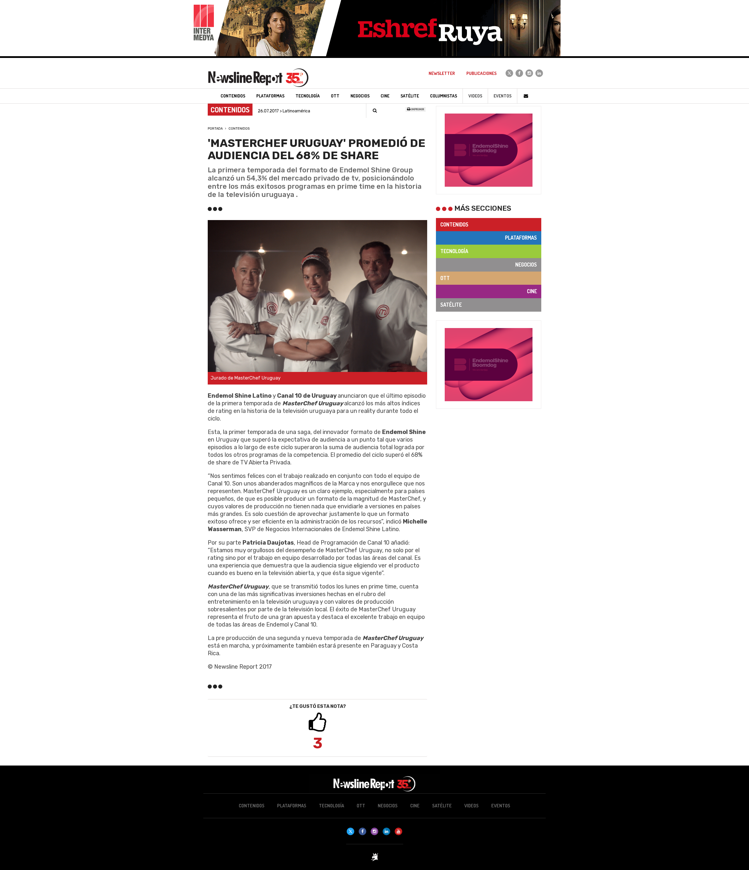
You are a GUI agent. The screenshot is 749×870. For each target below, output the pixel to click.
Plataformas (521, 237)
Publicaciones (481, 73)
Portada (215, 129)
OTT (445, 278)
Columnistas (443, 96)
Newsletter (442, 73)
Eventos (502, 96)
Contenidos (239, 129)
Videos (475, 96)
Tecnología (454, 251)
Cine (532, 291)
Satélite (451, 304)
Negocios (526, 264)
